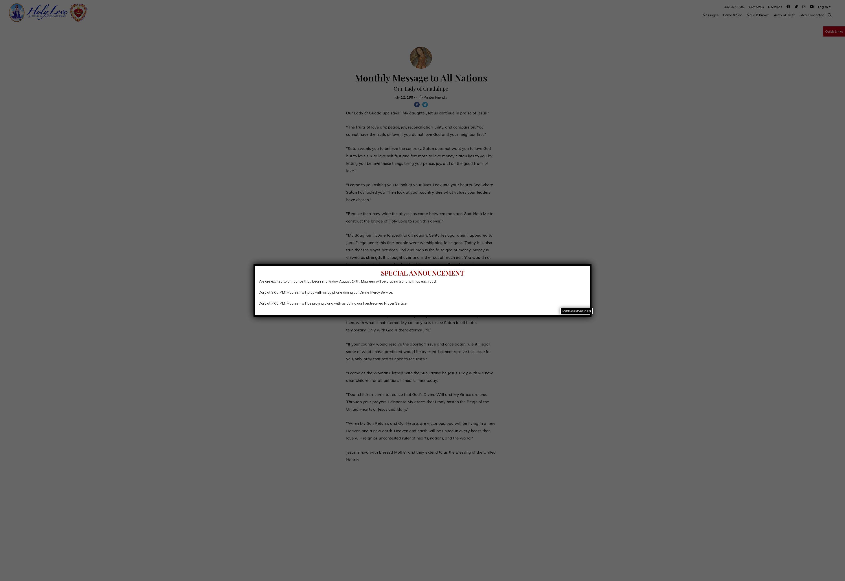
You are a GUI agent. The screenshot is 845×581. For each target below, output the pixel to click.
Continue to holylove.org (576, 311)
